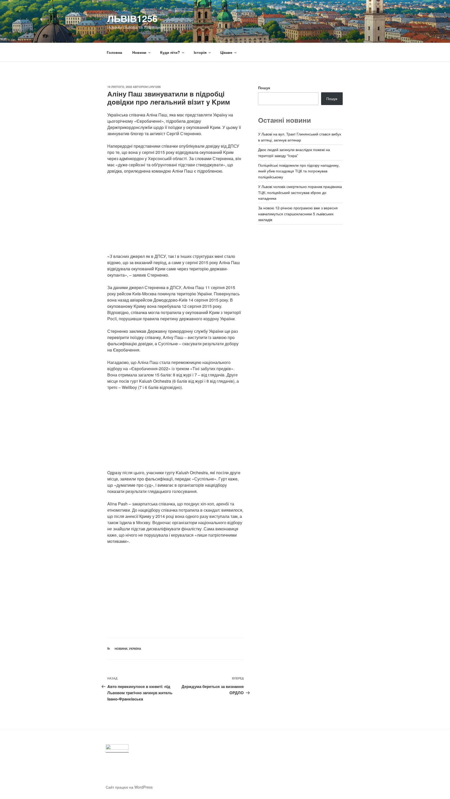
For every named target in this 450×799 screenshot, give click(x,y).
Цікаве (226, 52)
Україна (135, 649)
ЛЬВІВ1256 (132, 18)
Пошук (264, 87)
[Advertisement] (175, 216)
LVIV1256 (154, 87)
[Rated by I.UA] (117, 748)
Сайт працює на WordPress (129, 787)
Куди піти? (170, 52)
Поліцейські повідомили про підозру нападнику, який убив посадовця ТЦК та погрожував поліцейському (299, 171)
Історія (200, 52)
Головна (114, 52)
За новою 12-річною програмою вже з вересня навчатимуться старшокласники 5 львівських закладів (298, 213)
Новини (139, 52)
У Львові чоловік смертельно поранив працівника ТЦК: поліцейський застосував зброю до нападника (300, 192)
